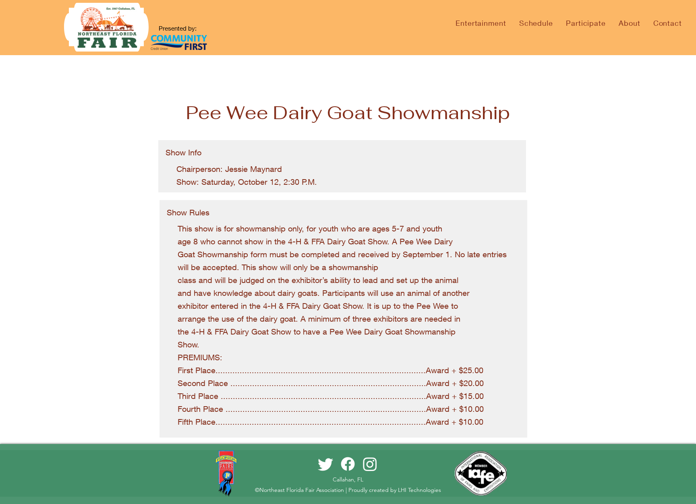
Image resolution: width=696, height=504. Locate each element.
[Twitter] (326, 464)
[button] (536, 22)
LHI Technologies (419, 490)
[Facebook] (348, 464)
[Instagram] (370, 464)
